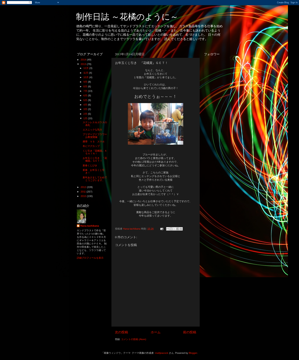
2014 (84, 59)
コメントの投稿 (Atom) (133, 339)
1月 (85, 118)
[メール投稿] (161, 228)
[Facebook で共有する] (177, 229)
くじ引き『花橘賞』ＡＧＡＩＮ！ (95, 152)
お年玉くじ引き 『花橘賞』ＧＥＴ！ (95, 159)
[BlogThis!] (171, 229)
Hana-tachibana (89, 226)
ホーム (156, 332)
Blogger (193, 353)
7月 (85, 91)
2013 (84, 64)
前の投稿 (189, 332)
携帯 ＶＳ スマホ (94, 141)
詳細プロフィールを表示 (90, 258)
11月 (86, 73)
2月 (85, 114)
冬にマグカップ (91, 146)
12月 (86, 68)
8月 (85, 86)
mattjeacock (161, 353)
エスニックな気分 (92, 129)
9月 (85, 82)
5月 (85, 100)
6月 (85, 95)
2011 (84, 191)
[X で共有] (174, 229)
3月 (85, 109)
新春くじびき (90, 165)
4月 (85, 104)
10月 (86, 77)
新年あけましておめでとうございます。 (95, 179)
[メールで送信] (168, 229)
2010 (84, 196)
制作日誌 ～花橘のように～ (127, 16)
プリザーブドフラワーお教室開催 (95, 135)
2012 (84, 187)
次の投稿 (121, 332)
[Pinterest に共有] (181, 229)
